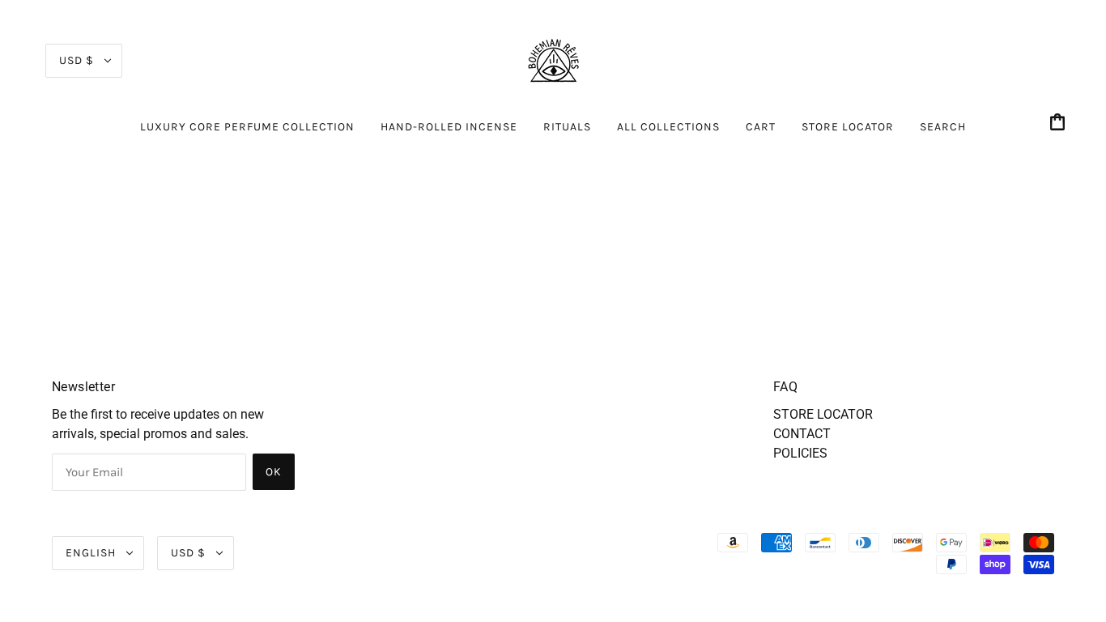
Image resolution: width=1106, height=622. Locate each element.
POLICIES (800, 453)
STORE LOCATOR (823, 414)
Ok (274, 472)
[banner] (553, 59)
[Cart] (1060, 123)
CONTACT (802, 433)
